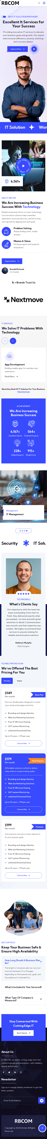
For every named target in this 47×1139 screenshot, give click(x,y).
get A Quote (22, 1033)
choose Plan (22, 743)
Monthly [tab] (7, 681)
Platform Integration (17, 514)
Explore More (16, 49)
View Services (23, 392)
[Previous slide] (13, 341)
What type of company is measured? (19, 999)
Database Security (15, 364)
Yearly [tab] (19, 681)
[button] (20, 530)
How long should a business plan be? (22, 961)
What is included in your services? (23, 987)
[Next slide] (5, 341)
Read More (10, 376)
